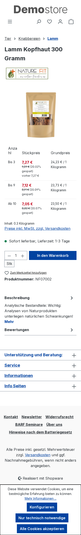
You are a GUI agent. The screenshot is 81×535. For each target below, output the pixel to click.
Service (12, 365)
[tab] (39, 309)
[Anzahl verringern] (9, 255)
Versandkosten (37, 455)
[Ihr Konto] (60, 21)
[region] (40, 115)
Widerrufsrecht (59, 417)
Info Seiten (15, 386)
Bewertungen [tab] (16, 329)
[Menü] (9, 21)
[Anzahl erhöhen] (22, 255)
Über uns (54, 424)
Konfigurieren (42, 507)
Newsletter (32, 417)
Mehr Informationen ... (40, 498)
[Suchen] (38, 21)
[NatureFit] (40, 73)
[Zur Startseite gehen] (40, 9)
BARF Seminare (29, 424)
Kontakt (11, 417)
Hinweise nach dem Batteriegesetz (40, 432)
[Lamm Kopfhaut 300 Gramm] (40, 115)
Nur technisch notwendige (41, 518)
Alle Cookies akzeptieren (42, 528)
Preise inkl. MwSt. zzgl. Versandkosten (37, 228)
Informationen (18, 375)
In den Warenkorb (53, 255)
